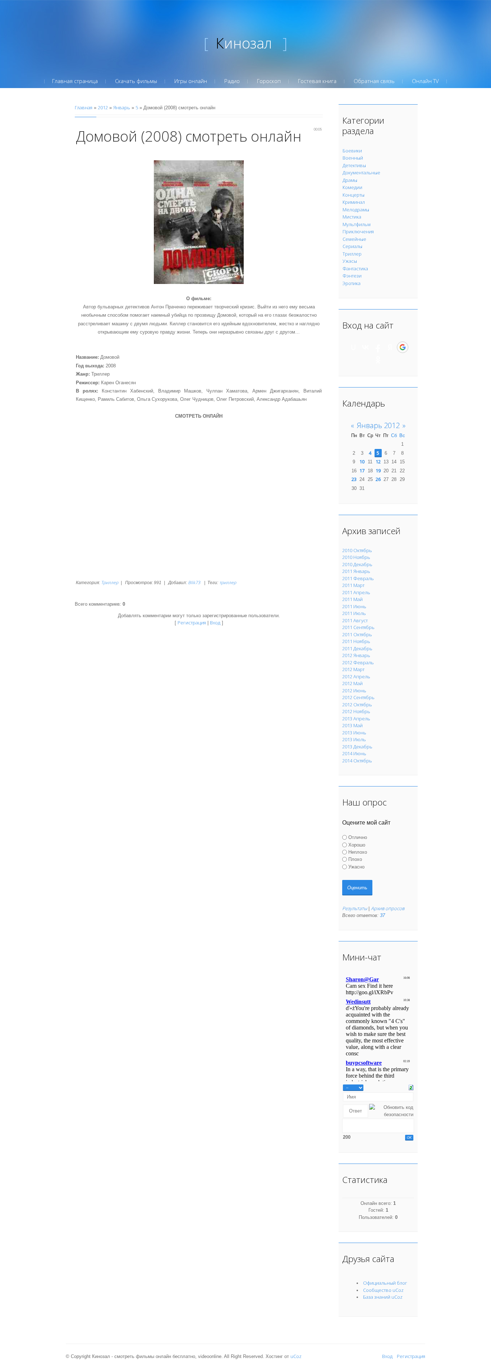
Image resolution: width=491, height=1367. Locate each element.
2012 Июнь (354, 690)
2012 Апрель (356, 676)
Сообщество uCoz (383, 1290)
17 (361, 470)
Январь (121, 107)
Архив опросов (387, 908)
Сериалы (352, 246)
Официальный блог (385, 1283)
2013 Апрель (356, 718)
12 (378, 461)
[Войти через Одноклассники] (378, 359)
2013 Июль (354, 739)
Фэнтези (352, 275)
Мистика (352, 217)
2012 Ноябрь (356, 711)
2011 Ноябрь (356, 641)
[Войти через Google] (402, 347)
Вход (215, 622)
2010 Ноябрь (356, 557)
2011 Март (353, 585)
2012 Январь (356, 655)
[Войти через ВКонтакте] (365, 347)
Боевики (352, 150)
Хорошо (356, 844)
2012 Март (353, 669)
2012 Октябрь (357, 704)
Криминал (354, 202)
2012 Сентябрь (358, 697)
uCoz (296, 1356)
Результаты (354, 908)
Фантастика (355, 268)
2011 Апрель (356, 592)
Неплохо (357, 852)
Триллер (109, 582)
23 (354, 479)
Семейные (354, 239)
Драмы (350, 180)
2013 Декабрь (357, 746)
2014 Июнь (354, 753)
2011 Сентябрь (358, 627)
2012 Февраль (358, 662)
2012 (103, 107)
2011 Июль (354, 613)
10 (361, 461)
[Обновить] (411, 1087)
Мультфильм (357, 224)
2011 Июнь (354, 606)
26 (378, 479)
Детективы (354, 165)
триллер (227, 582)
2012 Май (352, 683)
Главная (83, 107)
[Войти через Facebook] (377, 347)
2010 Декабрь (357, 564)
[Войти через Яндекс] (390, 347)
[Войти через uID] (353, 347)
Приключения (358, 231)
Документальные (361, 172)
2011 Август (355, 620)
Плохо (355, 859)
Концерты (353, 195)
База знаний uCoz (383, 1297)
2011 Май (352, 599)
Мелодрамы (356, 209)
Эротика (352, 283)
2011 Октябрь (357, 634)
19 (378, 470)
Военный (353, 158)
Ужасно (356, 866)
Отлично (357, 837)
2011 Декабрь (357, 648)
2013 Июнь (354, 732)
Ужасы (350, 261)
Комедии (352, 187)
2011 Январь (356, 571)
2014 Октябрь (357, 760)
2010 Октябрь (357, 550)
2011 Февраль (358, 578)
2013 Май (352, 725)
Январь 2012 (378, 425)
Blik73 (194, 582)
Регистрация (192, 622)
